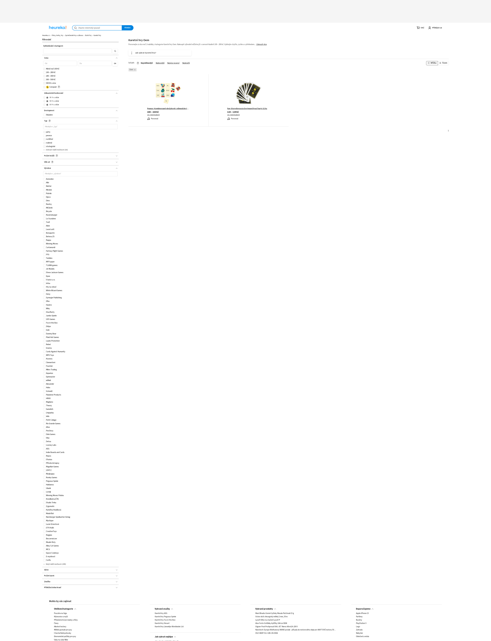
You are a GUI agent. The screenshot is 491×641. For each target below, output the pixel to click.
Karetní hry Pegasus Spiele (165, 616)
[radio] (44, 97)
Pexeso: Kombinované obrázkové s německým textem (168, 108)
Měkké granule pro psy (63, 630)
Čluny (56, 623)
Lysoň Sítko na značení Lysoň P (267, 620)
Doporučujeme (363, 608)
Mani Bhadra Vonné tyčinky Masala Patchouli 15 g (274, 613)
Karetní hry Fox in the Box (165, 620)
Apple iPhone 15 (362, 613)
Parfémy (359, 616)
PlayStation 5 (361, 623)
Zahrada (359, 630)
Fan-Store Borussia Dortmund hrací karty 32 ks (247, 108)
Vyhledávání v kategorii (53, 46)
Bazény (359, 620)
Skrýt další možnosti (54, 564)
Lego (358, 626)
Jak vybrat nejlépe (164, 636)
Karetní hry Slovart (162, 623)
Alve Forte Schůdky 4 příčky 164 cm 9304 (271, 623)
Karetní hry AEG (161, 613)
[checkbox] (44, 69)
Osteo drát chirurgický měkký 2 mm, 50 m (271, 616)
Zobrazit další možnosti (55, 150)
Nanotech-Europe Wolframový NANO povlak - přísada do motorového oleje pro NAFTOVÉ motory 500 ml (295, 630)
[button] (77, 51)
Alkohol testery (60, 626)
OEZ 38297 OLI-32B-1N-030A (266, 633)
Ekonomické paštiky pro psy (65, 636)
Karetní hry (97, 35)
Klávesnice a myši (61, 616)
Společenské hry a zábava (74, 35)
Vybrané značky (162, 608)
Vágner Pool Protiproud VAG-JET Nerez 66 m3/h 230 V (276, 626)
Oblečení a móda (362, 636)
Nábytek (359, 633)
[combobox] (97, 27)
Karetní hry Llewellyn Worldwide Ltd (169, 626)
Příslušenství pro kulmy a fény (66, 620)
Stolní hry (88, 35)
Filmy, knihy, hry (57, 35)
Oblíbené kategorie (63, 608)
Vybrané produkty (264, 608)
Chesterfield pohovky (62, 633)
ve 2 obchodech (153, 115)
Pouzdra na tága (60, 613)
